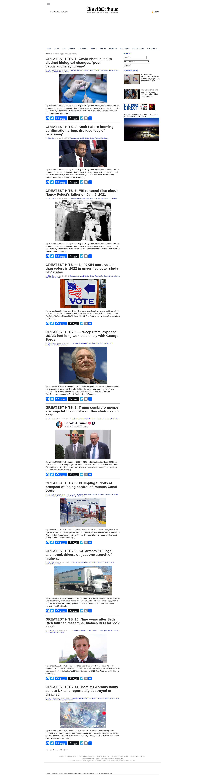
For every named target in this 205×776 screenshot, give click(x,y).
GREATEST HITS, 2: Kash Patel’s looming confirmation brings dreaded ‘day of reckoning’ (79, 130)
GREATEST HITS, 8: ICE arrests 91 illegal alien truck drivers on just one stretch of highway (79, 554)
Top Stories (152, 48)
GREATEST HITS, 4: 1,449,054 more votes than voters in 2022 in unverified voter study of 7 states (82, 268)
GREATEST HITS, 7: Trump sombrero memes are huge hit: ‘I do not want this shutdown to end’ (82, 411)
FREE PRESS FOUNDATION (137, 756)
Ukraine (64, 345)
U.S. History (115, 631)
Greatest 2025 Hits (83, 70)
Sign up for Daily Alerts (120, 756)
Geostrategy (87, 494)
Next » (66, 750)
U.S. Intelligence (55, 72)
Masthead (106, 756)
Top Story (112, 70)
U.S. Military (72, 496)
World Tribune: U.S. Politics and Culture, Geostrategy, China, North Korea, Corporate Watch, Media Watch (82, 773)
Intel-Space (124, 48)
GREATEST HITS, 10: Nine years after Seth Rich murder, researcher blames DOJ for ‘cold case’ (83, 623)
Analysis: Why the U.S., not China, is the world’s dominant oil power (141, 115)
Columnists (83, 48)
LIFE (64, 48)
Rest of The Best (95, 70)
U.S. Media (49, 277)
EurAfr (72, 48)
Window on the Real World (68, 756)
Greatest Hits (138, 48)
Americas (113, 48)
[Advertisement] (103, 31)
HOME (49, 48)
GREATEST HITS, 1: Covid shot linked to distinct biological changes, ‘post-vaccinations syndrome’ (79, 62)
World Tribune (68, 700)
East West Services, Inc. (87, 756)
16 (61, 750)
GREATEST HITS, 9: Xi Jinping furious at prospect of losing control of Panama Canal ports (81, 486)
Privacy (99, 756)
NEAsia (103, 48)
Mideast (94, 48)
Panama (107, 494)
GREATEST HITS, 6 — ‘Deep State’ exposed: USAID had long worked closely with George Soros (82, 335)
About (57, 48)
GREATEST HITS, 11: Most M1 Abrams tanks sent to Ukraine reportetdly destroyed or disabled (82, 690)
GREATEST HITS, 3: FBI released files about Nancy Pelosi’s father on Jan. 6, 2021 (82, 192)
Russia (105, 698)
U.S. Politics (65, 72)
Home (48, 54)
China (73, 494)
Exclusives (73, 70)
